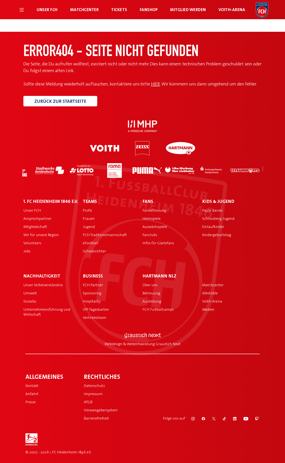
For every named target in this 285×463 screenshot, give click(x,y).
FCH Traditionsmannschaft (105, 235)
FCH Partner (93, 285)
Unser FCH (47, 9)
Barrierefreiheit (96, 418)
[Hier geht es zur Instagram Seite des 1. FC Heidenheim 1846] (190, 418)
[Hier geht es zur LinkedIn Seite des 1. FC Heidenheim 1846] (232, 418)
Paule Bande (212, 210)
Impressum (93, 394)
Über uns (150, 285)
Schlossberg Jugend (218, 218)
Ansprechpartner (37, 218)
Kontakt (32, 386)
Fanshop (149, 9)
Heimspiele (151, 218)
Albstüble (210, 293)
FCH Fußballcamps (158, 309)
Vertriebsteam (94, 317)
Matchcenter (84, 9)
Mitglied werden (188, 9)
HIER (155, 83)
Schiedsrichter (94, 251)
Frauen (89, 218)
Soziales (29, 301)
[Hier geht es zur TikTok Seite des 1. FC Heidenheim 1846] (221, 418)
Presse (30, 402)
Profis (87, 210)
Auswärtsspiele (154, 227)
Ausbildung (151, 301)
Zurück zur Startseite (60, 101)
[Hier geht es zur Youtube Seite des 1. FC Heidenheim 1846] (243, 418)
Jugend (89, 227)
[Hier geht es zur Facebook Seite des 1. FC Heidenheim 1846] (200, 418)
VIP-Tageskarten (96, 309)
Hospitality (92, 301)
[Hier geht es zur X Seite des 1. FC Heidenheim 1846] (211, 418)
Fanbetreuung (154, 210)
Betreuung (151, 293)
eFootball (90, 243)
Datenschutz (94, 386)
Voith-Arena (231, 9)
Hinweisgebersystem (101, 410)
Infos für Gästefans (158, 243)
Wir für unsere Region (41, 235)
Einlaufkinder (213, 227)
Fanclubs (149, 235)
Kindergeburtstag (216, 235)
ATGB (88, 402)
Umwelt (30, 293)
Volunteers (32, 243)
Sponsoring (92, 293)
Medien (208, 309)
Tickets (119, 9)
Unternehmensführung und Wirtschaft (46, 311)
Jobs (26, 251)
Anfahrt (32, 394)
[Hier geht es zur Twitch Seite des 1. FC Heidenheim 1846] (254, 418)
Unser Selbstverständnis (43, 285)
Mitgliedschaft (35, 227)
